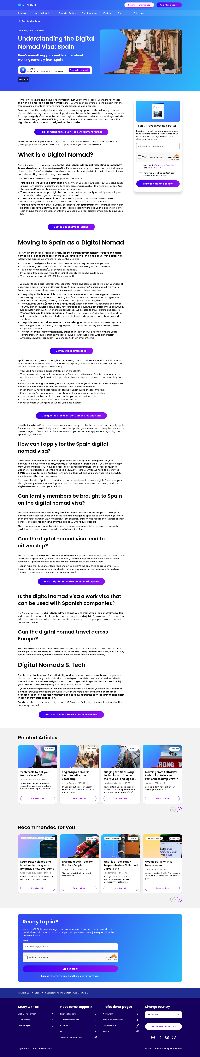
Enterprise (139, 13)
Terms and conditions (41, 1048)
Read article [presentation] (37, 798)
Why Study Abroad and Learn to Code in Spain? (71, 581)
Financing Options (67, 13)
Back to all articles (31, 21)
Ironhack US (23, 993)
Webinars (107, 13)
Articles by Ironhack (79, 70)
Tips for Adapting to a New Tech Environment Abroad (71, 131)
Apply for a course (169, 5)
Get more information (139, 5)
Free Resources (89, 13)
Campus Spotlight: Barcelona (71, 226)
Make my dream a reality (158, 183)
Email (27, 940)
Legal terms (23, 1048)
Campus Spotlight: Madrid (71, 350)
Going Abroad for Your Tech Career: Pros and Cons (71, 415)
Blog (120, 13)
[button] (23, 13)
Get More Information (163, 1026)
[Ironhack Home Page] (27, 5)
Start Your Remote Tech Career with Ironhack (71, 714)
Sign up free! (70, 968)
